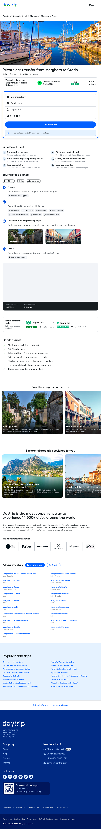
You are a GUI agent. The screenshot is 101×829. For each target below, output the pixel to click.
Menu (91, 5)
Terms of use (7, 819)
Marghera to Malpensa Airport (15, 620)
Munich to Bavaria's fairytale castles (17, 683)
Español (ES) (20, 807)
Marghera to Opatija (11, 627)
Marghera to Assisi (10, 607)
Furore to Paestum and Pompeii (64, 669)
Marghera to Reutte (58, 587)
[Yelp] (31, 777)
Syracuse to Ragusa (59, 672)
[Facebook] (5, 777)
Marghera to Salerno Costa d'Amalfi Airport (21, 614)
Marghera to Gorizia (11, 580)
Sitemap (7, 763)
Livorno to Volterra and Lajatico (16, 672)
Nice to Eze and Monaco (61, 679)
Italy (25, 16)
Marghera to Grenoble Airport (62, 574)
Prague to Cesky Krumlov (13, 679)
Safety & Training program (48, 819)
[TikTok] (26, 777)
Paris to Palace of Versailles (62, 686)
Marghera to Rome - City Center (63, 620)
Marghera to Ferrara (11, 594)
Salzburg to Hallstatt (11, 676)
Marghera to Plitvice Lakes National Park (19, 574)
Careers (6, 758)
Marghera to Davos (11, 587)
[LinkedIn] (15, 777)
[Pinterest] (20, 777)
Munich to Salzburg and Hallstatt (64, 683)
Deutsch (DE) (34, 807)
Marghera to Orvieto (59, 614)
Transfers (7, 16)
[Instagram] (10, 777)
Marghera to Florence (59, 627)
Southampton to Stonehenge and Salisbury (20, 686)
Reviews (91, 84)
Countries (17, 16)
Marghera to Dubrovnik (60, 594)
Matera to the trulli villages (62, 665)
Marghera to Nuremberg (60, 580)
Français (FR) (48, 807)
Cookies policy (19, 819)
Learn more (33, 431)
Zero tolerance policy (68, 819)
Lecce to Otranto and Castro (15, 665)
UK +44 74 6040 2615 (57, 758)
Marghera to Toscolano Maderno (16, 634)
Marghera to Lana (57, 600)
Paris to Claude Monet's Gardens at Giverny (69, 676)
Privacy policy (32, 819)
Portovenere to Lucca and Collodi (16, 669)
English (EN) (7, 807)
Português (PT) (62, 807)
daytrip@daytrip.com (57, 763)
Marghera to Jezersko (59, 607)
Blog (5, 753)
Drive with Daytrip (40, 705)
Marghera (34, 16)
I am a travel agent (60, 705)
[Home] (10, 5)
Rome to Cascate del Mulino (62, 662)
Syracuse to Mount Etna (12, 662)
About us (7, 749)
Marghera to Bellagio (11, 600)
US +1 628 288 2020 (56, 754)
